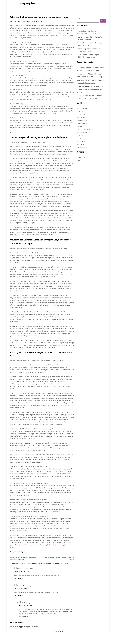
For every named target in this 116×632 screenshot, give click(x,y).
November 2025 (83, 123)
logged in (22, 627)
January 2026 (82, 120)
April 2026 (81, 117)
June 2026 (81, 114)
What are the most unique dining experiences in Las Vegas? (90, 89)
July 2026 (81, 111)
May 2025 (81, 141)
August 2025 (82, 132)
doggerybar (38, 21)
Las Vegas (13, 21)
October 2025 (82, 126)
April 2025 (81, 144)
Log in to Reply (18, 578)
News (79, 160)
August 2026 (82, 108)
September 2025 (83, 129)
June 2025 (81, 138)
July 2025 (81, 135)
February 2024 (82, 147)
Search (79, 18)
